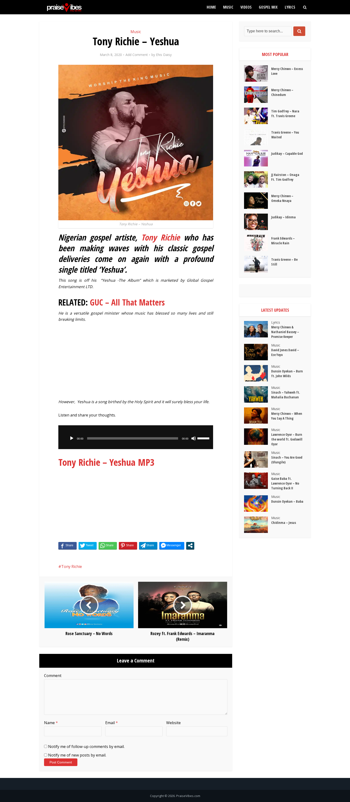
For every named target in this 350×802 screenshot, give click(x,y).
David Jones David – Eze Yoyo (285, 352)
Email (111, 722)
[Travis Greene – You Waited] (257, 137)
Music (228, 7)
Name (51, 722)
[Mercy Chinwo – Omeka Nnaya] (257, 200)
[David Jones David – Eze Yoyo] (257, 352)
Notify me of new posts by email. (77, 755)
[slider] (204, 438)
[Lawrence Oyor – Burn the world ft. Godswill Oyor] (257, 436)
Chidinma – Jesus (283, 522)
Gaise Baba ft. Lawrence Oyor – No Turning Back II (285, 483)
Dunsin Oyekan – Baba (287, 501)
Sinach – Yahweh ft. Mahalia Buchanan (285, 394)
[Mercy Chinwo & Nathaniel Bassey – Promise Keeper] (257, 329)
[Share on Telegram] (148, 545)
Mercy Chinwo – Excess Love (287, 71)
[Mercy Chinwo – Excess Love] (257, 73)
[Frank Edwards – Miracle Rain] (257, 243)
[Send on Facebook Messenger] (171, 545)
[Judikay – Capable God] (257, 158)
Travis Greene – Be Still (284, 261)
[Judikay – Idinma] (257, 222)
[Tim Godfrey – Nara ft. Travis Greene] (257, 116)
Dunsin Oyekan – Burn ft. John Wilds (287, 373)
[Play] (71, 438)
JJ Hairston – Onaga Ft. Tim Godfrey (285, 177)
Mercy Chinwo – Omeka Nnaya (282, 198)
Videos (246, 7)
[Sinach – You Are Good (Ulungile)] (257, 459)
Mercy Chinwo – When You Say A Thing (286, 416)
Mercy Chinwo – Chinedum (282, 92)
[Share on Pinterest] (128, 545)
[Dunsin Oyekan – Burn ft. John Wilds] (257, 373)
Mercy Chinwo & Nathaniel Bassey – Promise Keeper (285, 332)
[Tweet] (88, 545)
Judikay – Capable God (287, 153)
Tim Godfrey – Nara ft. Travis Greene (285, 113)
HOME (211, 7)
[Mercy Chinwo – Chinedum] (257, 94)
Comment (52, 675)
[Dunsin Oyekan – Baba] (257, 503)
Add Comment (136, 55)
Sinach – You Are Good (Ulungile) (286, 459)
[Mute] (193, 438)
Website (173, 722)
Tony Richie (160, 237)
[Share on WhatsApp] (108, 545)
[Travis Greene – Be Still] (257, 264)
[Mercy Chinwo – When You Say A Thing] (257, 415)
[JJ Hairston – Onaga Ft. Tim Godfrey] (257, 179)
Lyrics (290, 7)
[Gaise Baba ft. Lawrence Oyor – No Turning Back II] (257, 480)
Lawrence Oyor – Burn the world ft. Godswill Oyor (286, 439)
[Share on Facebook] (67, 545)
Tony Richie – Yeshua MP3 (106, 462)
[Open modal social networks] (190, 545)
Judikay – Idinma (283, 217)
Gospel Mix (268, 7)
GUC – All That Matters (127, 302)
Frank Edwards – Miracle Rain (283, 240)
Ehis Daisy (164, 55)
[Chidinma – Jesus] (257, 524)
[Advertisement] (135, 363)
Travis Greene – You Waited (285, 134)
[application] (135, 437)
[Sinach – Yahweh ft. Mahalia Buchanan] (257, 394)
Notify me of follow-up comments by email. (86, 746)
